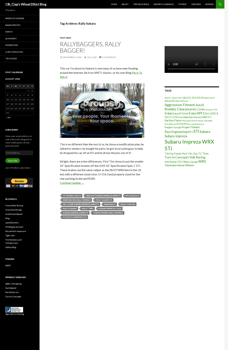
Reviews (209, 4)
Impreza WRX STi (202, 117)
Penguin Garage (173, 127)
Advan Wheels (181, 101)
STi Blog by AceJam (14, 227)
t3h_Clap (92, 57)
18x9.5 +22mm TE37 (173, 98)
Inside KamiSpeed (13, 214)
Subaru (205, 131)
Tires (205, 153)
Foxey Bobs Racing (14, 205)
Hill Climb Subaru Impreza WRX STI (81, 204)
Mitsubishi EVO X (189, 120)
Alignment (11, 38)
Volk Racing (197, 157)
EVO (207, 113)
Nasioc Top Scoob (205, 120)
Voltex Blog (10, 247)
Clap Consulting (14, 52)
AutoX (200, 105)
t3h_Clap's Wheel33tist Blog (25, 4)
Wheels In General (14, 18)
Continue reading (72, 182)
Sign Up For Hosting (14, 314)
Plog (7, 218)
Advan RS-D (209, 98)
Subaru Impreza (176, 136)
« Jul (8, 117)
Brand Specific (13, 25)
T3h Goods (11, 58)
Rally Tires (88, 208)
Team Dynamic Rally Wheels (108, 213)
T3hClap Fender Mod (176, 153)
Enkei (168, 113)
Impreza (188, 117)
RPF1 (190, 132)
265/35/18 (198, 97)
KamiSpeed (10, 288)
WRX (202, 161)
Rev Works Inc (12, 292)
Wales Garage (190, 161)
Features (196, 4)
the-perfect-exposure (15, 231)
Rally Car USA (128, 204)
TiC (200, 153)
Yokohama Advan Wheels (179, 165)
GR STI (168, 117)
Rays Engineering (176, 131)
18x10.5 (186, 97)
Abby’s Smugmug (13, 283)
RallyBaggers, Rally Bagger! (90, 47)
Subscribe (12, 160)
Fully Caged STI (104, 200)
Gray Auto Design (13, 209)
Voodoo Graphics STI (75, 217)
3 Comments (109, 57)
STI (196, 131)
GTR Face (177, 117)
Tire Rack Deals (141, 4)
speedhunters (12, 222)
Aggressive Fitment (180, 105)
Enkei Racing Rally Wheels (77, 200)
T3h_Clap (193, 153)
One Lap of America (195, 124)
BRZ (194, 109)
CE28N (200, 109)
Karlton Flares (173, 120)
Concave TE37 (211, 109)
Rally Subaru (70, 208)
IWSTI (8, 265)
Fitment (182, 4)
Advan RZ (170, 100)
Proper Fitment (191, 127)
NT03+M (181, 123)
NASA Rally (110, 204)
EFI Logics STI (132, 195)
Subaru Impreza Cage (110, 208)
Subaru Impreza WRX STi (75, 213)
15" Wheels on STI (72, 195)
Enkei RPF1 (196, 113)
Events (8, 32)
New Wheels (170, 124)
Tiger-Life (10, 235)
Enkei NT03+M (180, 113)
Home (114, 4)
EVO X (214, 113)
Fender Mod (11, 45)
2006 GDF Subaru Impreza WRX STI (103, 195)
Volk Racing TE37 (174, 161)
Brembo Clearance (164, 4)
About (125, 4)
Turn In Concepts (177, 157)
